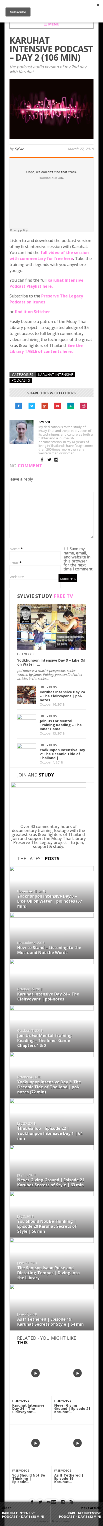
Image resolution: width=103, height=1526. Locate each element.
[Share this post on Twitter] (32, 406)
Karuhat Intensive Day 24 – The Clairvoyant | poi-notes (62, 696)
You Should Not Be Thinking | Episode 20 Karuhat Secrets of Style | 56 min (47, 1226)
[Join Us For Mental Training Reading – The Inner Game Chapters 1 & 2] (26, 718)
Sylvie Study (45, 596)
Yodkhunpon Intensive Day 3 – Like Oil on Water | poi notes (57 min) (49, 901)
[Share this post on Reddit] (84, 406)
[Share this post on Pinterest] (58, 406)
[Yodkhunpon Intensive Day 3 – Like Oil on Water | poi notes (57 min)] (51, 648)
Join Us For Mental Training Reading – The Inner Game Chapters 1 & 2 (44, 1040)
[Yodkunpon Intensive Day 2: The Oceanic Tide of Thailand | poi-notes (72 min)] (26, 747)
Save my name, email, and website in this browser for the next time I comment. (78, 559)
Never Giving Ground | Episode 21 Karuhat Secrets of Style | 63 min (50, 1182)
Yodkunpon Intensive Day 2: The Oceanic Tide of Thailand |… (62, 754)
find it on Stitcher (32, 311)
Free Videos (25, 654)
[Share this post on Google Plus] (44, 406)
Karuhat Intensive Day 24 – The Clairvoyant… (28, 1408)
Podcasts (21, 380)
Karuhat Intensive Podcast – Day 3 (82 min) (80, 1514)
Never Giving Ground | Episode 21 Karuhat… (72, 1408)
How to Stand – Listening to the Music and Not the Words (49, 950)
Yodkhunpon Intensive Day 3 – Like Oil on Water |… (51, 662)
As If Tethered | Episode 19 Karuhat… (69, 1478)
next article (91, 1508)
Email (14, 562)
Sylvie (19, 148)
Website (17, 576)
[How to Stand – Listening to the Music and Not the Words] (52, 916)
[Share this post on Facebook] (18, 406)
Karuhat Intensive (55, 374)
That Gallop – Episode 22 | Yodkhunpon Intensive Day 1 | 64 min (49, 1133)
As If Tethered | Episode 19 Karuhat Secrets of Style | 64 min (50, 1321)
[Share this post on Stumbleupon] (70, 406)
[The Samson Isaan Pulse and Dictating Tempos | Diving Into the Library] (52, 1241)
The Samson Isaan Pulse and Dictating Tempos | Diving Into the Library (48, 1272)
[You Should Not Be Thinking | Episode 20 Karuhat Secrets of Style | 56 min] (52, 1195)
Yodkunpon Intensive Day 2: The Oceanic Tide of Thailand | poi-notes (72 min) (49, 1087)
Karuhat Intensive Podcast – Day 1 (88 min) (23, 1514)
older (6, 1508)
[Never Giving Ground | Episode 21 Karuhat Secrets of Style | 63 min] (52, 1148)
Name (15, 548)
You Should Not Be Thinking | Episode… (28, 1478)
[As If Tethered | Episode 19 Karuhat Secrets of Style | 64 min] (52, 1287)
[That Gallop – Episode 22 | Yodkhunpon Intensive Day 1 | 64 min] (52, 1102)
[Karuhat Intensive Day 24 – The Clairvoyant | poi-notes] (26, 703)
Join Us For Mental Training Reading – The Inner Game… (61, 725)
